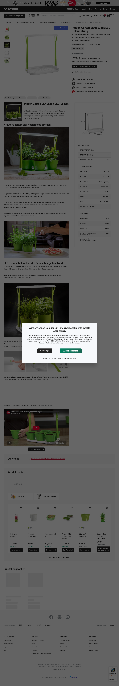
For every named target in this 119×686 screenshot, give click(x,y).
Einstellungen (44, 351)
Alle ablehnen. (71, 358)
